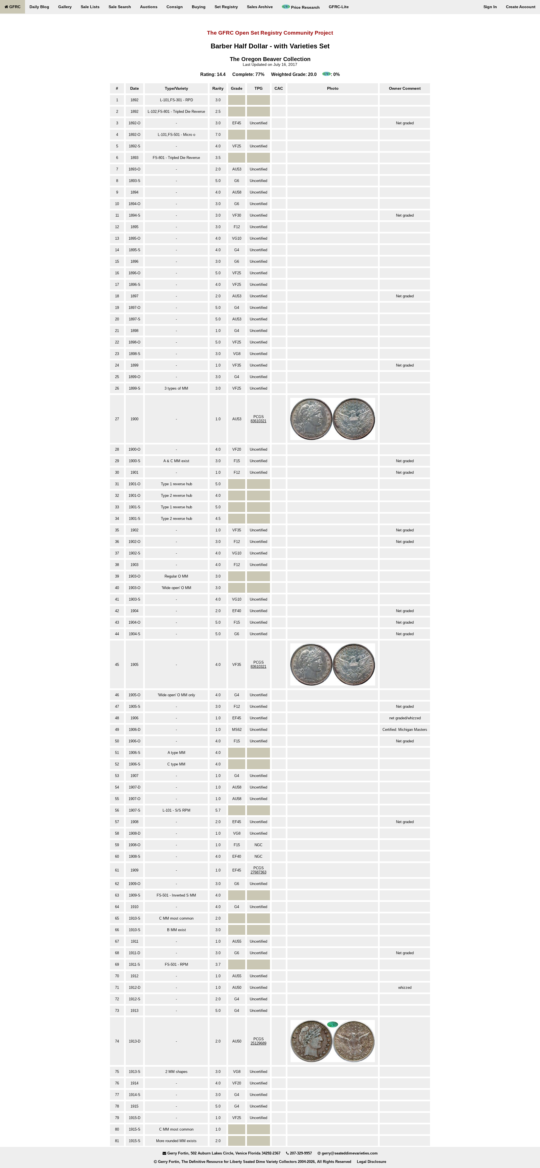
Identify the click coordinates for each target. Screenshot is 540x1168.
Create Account (521, 7)
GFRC (14, 7)
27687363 (258, 872)
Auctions (149, 7)
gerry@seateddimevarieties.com (350, 1153)
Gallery (65, 7)
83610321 (258, 421)
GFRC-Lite (339, 7)
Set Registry (226, 7)
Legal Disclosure (371, 1162)
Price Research (305, 7)
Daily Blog (39, 7)
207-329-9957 (301, 1153)
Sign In (490, 7)
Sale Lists (90, 7)
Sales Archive (260, 7)
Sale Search (120, 7)
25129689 (258, 1043)
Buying (199, 7)
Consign (174, 7)
